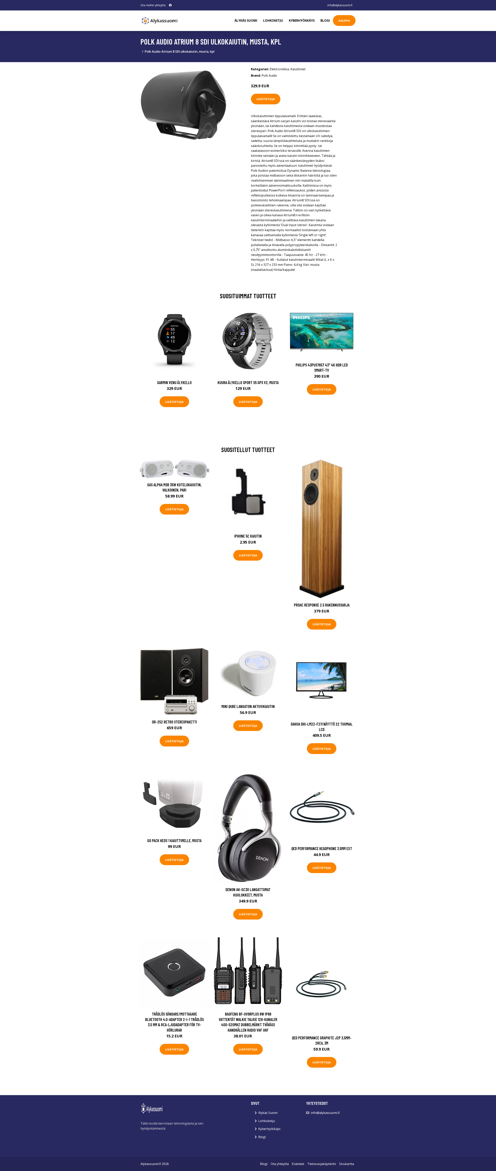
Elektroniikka (279, 69)
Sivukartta (346, 1164)
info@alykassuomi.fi (339, 5)
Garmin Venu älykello (174, 382)
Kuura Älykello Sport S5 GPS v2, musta (248, 382)
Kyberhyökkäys (302, 20)
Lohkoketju (273, 20)
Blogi (325, 20)
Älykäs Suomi (267, 1113)
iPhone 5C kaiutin (248, 536)
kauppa (344, 20)
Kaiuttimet (298, 69)
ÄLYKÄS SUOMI (245, 20)
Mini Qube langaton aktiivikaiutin (248, 706)
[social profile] (170, 5)
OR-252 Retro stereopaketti (174, 721)
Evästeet (298, 1164)
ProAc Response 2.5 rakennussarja (322, 604)
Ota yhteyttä (280, 1164)
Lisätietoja (266, 99)
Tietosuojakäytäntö (321, 1164)
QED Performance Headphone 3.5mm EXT (321, 848)
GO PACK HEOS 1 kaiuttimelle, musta (174, 840)
